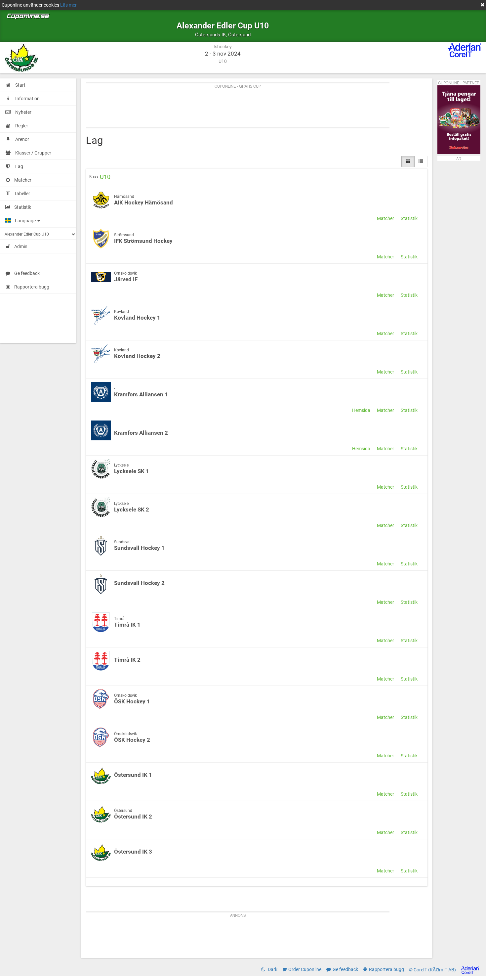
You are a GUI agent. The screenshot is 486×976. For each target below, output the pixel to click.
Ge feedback (27, 273)
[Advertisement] (256, 103)
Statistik (409, 218)
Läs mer (68, 5)
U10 (105, 177)
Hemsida (361, 410)
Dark (272, 969)
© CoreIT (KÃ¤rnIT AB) (433, 969)
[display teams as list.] (408, 161)
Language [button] (26, 220)
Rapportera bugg (31, 286)
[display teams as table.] (420, 161)
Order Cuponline (304, 969)
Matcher (385, 218)
